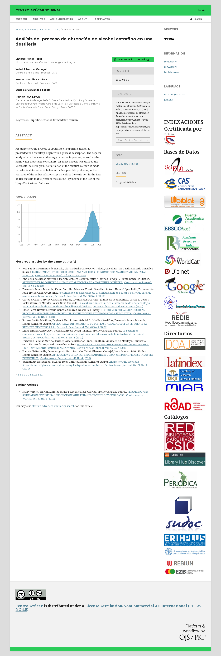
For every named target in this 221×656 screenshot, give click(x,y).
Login (201, 10)
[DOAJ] (184, 349)
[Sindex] (184, 307)
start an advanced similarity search (53, 406)
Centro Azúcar (29, 606)
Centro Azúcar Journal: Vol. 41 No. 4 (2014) (60, 275)
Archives (39, 19)
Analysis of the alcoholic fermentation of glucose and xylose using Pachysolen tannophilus (80, 363)
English (168, 99)
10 (35, 374)
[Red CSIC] (179, 450)
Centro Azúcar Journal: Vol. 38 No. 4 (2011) (80, 296)
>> (41, 374)
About (83, 19)
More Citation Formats (130, 140)
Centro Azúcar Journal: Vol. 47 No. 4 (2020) (65, 358)
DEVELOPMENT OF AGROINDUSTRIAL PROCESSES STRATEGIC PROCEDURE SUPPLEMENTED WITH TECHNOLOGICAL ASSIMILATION (83, 311)
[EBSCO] (184, 231)
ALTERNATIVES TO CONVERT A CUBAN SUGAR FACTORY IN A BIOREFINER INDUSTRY (72, 282)
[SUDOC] (184, 532)
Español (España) (174, 94)
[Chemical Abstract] (184, 189)
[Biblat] (184, 207)
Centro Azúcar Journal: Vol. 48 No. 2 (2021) (82, 327)
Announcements (61, 19)
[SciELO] (179, 175)
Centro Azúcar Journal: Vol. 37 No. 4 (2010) (118, 306)
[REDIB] (181, 326)
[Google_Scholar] (184, 293)
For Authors (170, 66)
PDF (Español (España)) (133, 59)
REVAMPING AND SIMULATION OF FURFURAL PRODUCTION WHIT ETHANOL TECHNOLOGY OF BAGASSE (85, 393)
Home (19, 29)
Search (197, 19)
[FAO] (184, 554)
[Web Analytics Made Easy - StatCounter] (169, 39)
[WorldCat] (182, 265)
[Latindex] (184, 366)
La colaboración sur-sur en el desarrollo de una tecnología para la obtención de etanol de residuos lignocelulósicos (86, 304)
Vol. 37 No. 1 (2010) (49, 29)
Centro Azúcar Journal (38, 10)
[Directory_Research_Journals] (183, 380)
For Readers (170, 61)
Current (21, 19)
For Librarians (171, 71)
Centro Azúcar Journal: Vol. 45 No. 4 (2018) (102, 347)
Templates (102, 19)
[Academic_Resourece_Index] (182, 251)
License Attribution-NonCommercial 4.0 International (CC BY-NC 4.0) (108, 608)
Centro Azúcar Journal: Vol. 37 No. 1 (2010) (58, 337)
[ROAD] (184, 409)
